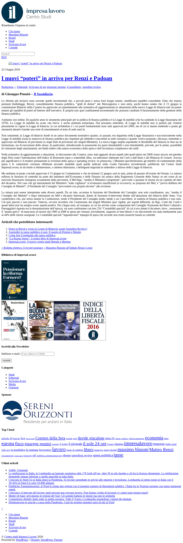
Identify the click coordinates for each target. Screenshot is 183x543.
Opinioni (14, 387)
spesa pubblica (103, 455)
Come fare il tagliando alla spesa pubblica (32, 235)
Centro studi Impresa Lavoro (20, 536)
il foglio (64, 444)
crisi (75, 438)
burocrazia (30, 439)
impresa (119, 444)
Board (12, 37)
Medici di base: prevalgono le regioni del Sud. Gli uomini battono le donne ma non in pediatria (62, 495)
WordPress (22, 539)
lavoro (59, 449)
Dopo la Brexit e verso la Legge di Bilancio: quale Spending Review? (48, 228)
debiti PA (110, 438)
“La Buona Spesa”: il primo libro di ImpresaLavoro (37, 238)
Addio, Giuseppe (18, 470)
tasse (118, 455)
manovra (98, 450)
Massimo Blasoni (18, 34)
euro (166, 438)
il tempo (110, 444)
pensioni (27, 455)
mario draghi (110, 450)
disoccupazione (136, 438)
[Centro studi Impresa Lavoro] (33, 22)
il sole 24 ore (94, 443)
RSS (4, 57)
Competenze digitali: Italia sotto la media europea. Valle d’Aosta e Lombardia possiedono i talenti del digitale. (70, 499)
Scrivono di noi (17, 44)
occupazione (7, 455)
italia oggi (171, 444)
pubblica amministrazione (49, 455)
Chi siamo (14, 31)
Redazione (7, 87)
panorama (18, 456)
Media (12, 384)
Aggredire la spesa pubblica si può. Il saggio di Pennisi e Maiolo (45, 232)
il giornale (75, 444)
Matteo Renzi (161, 449)
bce (23, 438)
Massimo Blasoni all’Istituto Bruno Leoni (68, 247)
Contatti (13, 47)
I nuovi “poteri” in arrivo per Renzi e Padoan (56, 78)
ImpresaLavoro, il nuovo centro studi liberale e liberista (40, 241)
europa (7, 443)
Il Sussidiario (43, 94)
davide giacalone (91, 438)
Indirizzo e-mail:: (11, 353)
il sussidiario (74, 87)
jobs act (5, 450)
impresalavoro (138, 443)
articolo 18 (6, 438)
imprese (159, 444)
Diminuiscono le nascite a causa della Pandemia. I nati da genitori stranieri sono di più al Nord (61, 502)
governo (55, 444)
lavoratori (45, 450)
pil (34, 455)
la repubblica (18, 449)
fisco (19, 443)
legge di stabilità (74, 450)
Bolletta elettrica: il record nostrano (22, 247)
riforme (67, 455)
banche (16, 438)
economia (154, 437)
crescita (69, 438)
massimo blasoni (133, 449)
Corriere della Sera (50, 438)
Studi (11, 41)
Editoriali (22, 87)
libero (88, 449)
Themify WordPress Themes (46, 539)
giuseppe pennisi (56, 87)
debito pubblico (121, 438)
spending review (91, 87)
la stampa (32, 450)
